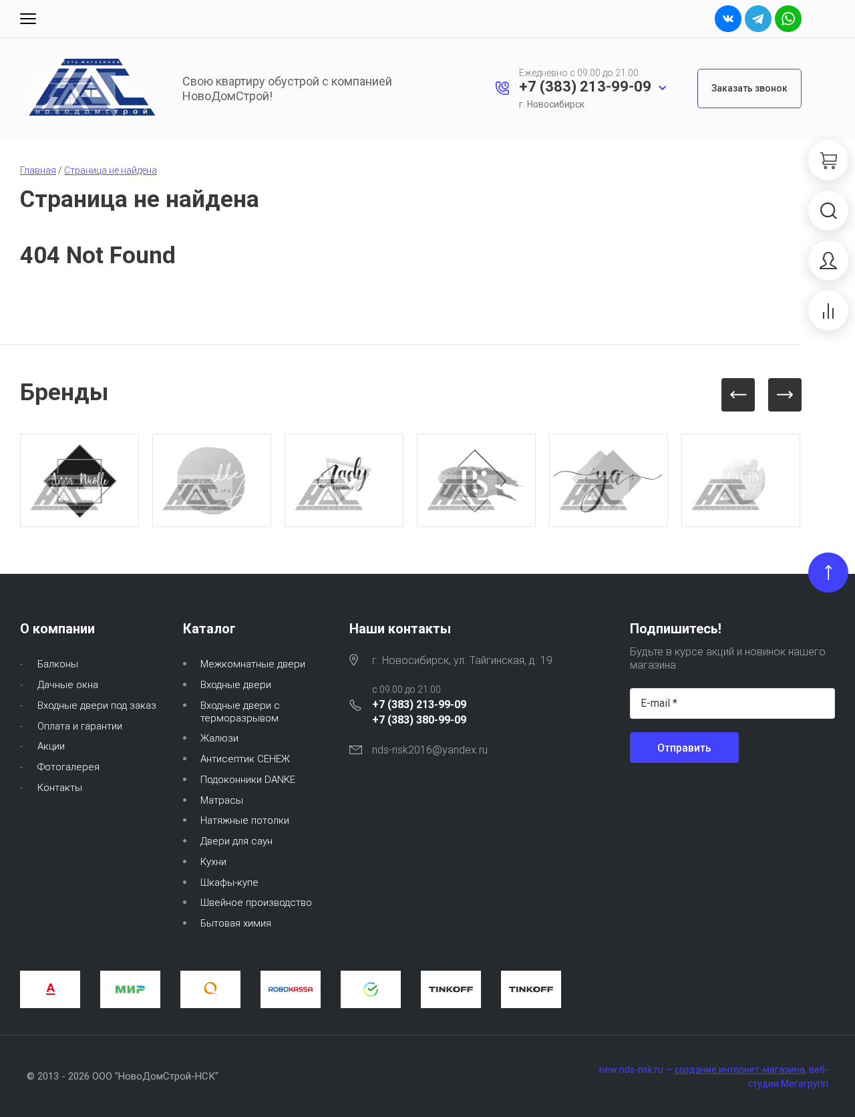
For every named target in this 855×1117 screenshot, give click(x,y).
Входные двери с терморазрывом (240, 711)
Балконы (57, 664)
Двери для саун (236, 841)
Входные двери (235, 685)
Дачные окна (67, 685)
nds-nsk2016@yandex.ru (430, 750)
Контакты (59, 788)
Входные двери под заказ (96, 705)
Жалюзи (219, 738)
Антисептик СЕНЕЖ (245, 759)
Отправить (684, 748)
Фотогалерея (68, 767)
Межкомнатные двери (252, 664)
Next (785, 395)
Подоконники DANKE (247, 780)
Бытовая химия (235, 923)
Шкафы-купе (229, 882)
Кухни (213, 862)
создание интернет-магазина (740, 1069)
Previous (738, 395)
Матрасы (221, 800)
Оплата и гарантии (79, 726)
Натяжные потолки (244, 820)
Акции (51, 746)
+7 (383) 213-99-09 (585, 86)
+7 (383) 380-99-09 (419, 719)
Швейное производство (256, 903)
